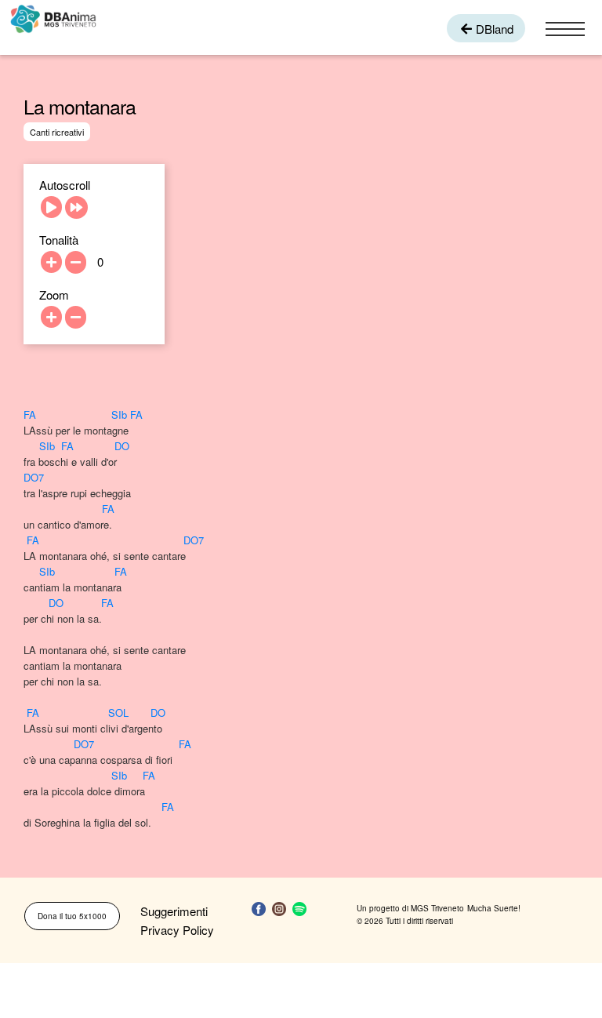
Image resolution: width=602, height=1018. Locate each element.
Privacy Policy (177, 930)
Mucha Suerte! (493, 908)
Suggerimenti (174, 911)
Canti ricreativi (57, 131)
